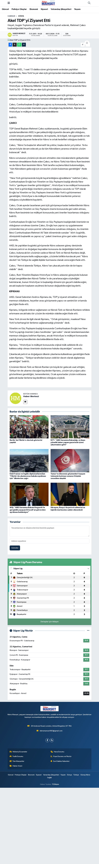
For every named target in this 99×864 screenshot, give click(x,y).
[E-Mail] (25, 402)
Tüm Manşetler (18, 761)
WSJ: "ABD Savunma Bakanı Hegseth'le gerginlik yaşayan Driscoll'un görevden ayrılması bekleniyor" (28, 510)
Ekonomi (34, 9)
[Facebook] (47, 740)
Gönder (14, 548)
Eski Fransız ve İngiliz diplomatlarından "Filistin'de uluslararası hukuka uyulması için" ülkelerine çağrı (28, 476)
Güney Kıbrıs (85, 775)
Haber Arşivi (17, 766)
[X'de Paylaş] (15, 45)
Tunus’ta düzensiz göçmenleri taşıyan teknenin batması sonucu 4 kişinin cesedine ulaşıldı (68, 476)
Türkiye (76, 775)
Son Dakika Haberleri (61, 761)
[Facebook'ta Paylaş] (10, 45)
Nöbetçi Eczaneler (20, 752)
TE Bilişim (55, 784)
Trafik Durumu (17, 756)
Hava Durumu (59, 752)
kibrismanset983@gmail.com (51, 731)
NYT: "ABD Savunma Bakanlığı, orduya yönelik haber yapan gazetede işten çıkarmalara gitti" (68, 442)
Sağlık (49, 777)
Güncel (5, 9)
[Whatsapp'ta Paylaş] (19, 45)
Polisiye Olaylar (19, 9)
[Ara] (89, 3)
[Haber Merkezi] (15, 398)
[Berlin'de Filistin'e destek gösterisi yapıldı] (29, 427)
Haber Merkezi (31, 396)
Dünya (21, 16)
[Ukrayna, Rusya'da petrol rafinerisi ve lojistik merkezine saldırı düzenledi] (70, 494)
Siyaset (44, 9)
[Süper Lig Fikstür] (88, 631)
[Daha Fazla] (24, 45)
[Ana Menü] (9, 3)
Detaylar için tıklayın (50, 622)
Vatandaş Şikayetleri (61, 9)
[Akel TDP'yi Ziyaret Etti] (50, 40)
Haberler (11, 16)
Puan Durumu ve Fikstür (62, 756)
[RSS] (52, 740)
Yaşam (77, 9)
